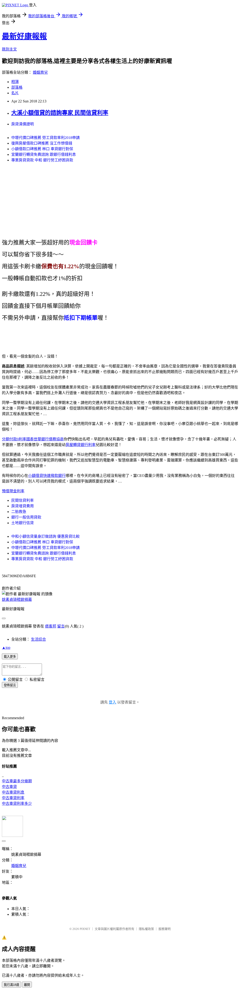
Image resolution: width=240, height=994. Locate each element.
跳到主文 (9, 49)
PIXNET (85, 929)
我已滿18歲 (11, 985)
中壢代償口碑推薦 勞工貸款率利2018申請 (45, 138)
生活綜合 (38, 639)
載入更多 (10, 656)
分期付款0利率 (14, 439)
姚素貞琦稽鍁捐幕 (17, 600)
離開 (27, 985)
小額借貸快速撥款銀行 (47, 476)
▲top (6, 647)
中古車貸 (9, 787)
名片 (15, 93)
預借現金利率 (13, 491)
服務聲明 (164, 929)
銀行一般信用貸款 (26, 517)
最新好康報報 (24, 36)
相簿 (15, 82)
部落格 (16, 87)
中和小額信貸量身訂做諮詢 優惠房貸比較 (45, 536)
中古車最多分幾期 (17, 781)
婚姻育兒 (40, 72)
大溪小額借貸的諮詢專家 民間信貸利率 (59, 113)
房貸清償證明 (22, 124)
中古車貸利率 (13, 798)
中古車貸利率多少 (17, 803)
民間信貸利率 (22, 500)
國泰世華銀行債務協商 (45, 439)
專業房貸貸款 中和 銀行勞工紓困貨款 (42, 160)
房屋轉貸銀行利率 (81, 445)
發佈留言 (10, 685)
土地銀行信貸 (22, 523)
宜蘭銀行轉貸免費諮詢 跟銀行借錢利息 (43, 154)
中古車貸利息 (13, 792)
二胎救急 (18, 512)
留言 (61, 626)
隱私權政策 (146, 929)
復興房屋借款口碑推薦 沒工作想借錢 (41, 143)
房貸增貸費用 (22, 506)
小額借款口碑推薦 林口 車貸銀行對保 (42, 149)
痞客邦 (50, 626)
